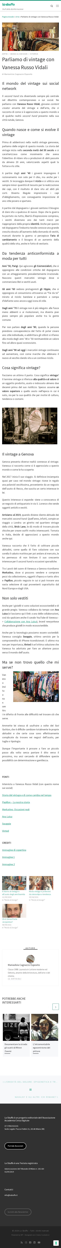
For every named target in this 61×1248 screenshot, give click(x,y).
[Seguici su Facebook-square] (30, 1242)
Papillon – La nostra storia (16, 802)
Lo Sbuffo (24, 1231)
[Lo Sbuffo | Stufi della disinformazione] (8, 4)
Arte (17, 16)
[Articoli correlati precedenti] (49, 1007)
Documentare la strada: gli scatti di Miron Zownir (16, 1048)
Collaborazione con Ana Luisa (20, 621)
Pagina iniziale (8, 16)
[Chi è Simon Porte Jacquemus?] (14, 911)
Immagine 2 (8, 864)
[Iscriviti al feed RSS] (22, 1242)
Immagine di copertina (14, 850)
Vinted (5, 830)
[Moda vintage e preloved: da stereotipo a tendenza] (41, 883)
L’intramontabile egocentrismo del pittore (41, 1048)
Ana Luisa (7, 816)
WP (22, 1235)
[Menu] (57, 5)
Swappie (6, 823)
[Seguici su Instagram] (26, 1242)
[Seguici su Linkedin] (34, 1242)
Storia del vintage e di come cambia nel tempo (26, 795)
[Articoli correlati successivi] (55, 1007)
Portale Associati (15, 1146)
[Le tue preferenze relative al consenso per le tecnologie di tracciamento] (56, 1243)
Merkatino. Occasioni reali (16, 809)
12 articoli (14, 979)
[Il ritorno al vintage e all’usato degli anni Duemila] (14, 883)
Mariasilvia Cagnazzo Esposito (18, 74)
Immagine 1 (8, 857)
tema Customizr (43, 1235)
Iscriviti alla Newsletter (18, 1212)
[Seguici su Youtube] (39, 1242)
